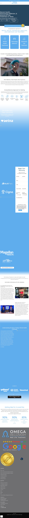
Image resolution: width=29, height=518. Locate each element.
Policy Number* (24, 188)
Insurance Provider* (18, 188)
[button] (14, 67)
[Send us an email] (3, 507)
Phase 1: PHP (2, 470)
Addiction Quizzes (3, 488)
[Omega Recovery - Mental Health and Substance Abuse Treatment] (14, 3)
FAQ (1, 493)
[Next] (27, 390)
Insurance (2, 489)
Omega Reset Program (4, 474)
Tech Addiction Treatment (4, 484)
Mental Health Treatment (4, 485)
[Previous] (1, 390)
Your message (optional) (19, 197)
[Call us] (4, 507)
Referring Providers (3, 478)
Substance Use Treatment (4, 482)
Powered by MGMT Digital (19, 514)
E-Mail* (17, 184)
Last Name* (23, 176)
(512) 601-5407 (22, 172)
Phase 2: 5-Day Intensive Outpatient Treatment (7, 471)
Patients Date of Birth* (18, 193)
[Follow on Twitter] (2, 507)
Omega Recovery (13, 514)
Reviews (2, 492)
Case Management (3, 477)
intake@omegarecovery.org (4, 500)
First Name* (17, 176)
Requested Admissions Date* (24, 193)
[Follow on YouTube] (5, 507)
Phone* (17, 180)
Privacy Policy (14, 513)
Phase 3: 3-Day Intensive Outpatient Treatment (7, 473)
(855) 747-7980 (4, 499)
